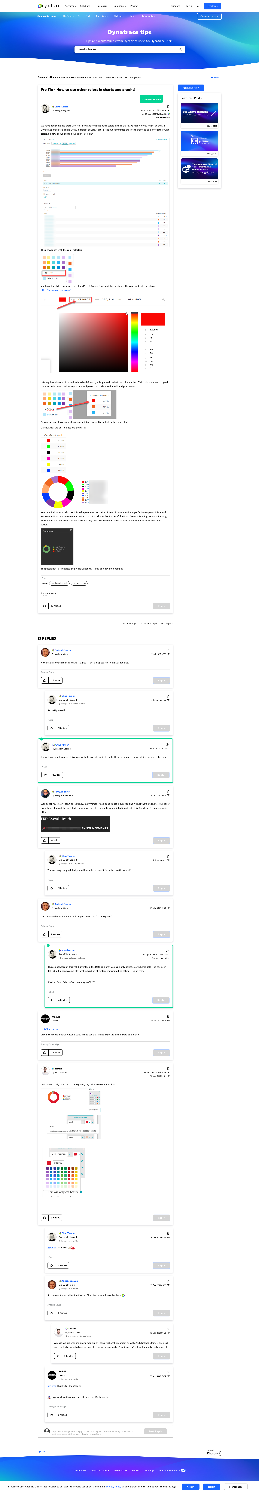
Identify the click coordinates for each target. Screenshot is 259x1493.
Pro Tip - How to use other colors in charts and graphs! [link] (115, 77)
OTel (88, 16)
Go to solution (152, 99)
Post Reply (155, 1431)
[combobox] (129, 49)
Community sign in (209, 16)
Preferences (235, 1486)
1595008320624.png (53, 593)
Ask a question (191, 87)
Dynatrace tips (78, 77)
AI (79, 16)
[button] (190, 1487)
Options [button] (215, 77)
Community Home (46, 16)
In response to (73, 703)
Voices (133, 16)
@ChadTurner (51, 1029)
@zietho (52, 1247)
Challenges (119, 16)
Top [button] (43, 1451)
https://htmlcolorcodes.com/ (56, 290)
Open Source (102, 16)
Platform (67, 16)
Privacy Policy (113, 1486)
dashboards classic (59, 583)
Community (147, 16)
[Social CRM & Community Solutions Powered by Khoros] (214, 1452)
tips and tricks (79, 583)
